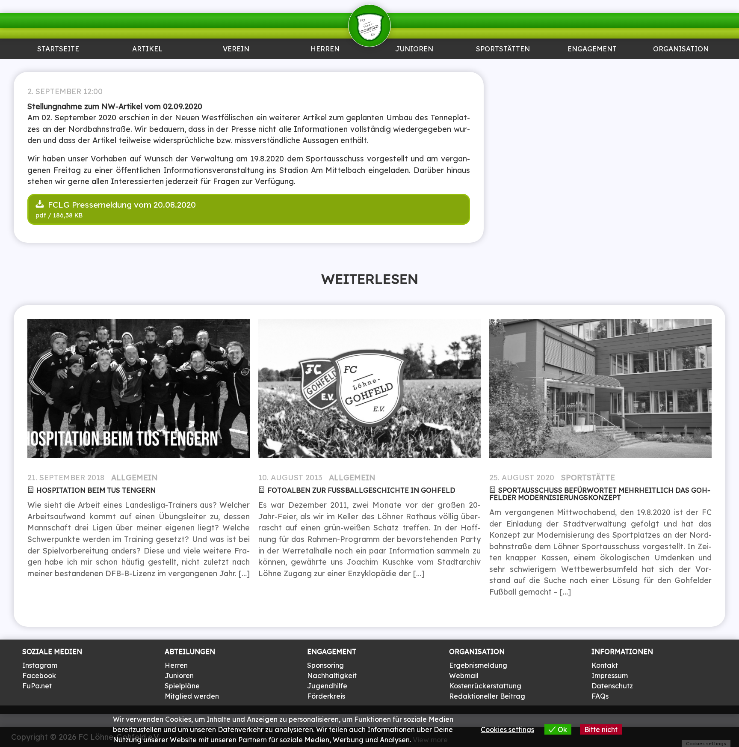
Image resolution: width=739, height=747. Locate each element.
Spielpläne (182, 686)
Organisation (681, 49)
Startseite (58, 49)
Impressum (609, 675)
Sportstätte (588, 477)
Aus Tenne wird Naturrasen (503, 70)
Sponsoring (592, 66)
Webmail (464, 675)
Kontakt (604, 665)
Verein (236, 49)
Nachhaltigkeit (332, 675)
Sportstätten (503, 49)
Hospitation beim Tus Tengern (96, 490)
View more (430, 739)
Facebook (39, 675)
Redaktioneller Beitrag (487, 696)
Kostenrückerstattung (485, 686)
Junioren (147, 66)
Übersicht (325, 66)
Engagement (592, 49)
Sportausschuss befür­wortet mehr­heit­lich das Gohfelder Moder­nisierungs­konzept (599, 494)
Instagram (39, 665)
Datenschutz (612, 686)
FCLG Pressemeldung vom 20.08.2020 (121, 204)
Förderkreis (326, 696)
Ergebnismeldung (478, 665)
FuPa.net (37, 686)
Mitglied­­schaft (236, 66)
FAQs (600, 696)
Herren (325, 49)
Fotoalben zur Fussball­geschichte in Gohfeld (361, 490)
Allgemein (134, 477)
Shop (681, 66)
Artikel (147, 49)
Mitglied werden (192, 696)
